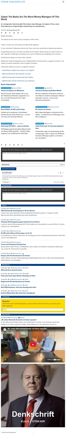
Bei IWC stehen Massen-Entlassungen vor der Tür (16, 233)
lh (9, 208)
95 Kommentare (17, 291)
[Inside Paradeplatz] (13, 1)
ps (9, 253)
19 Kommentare (13, 317)
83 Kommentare (16, 231)
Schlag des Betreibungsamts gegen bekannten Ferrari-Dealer (20, 222)
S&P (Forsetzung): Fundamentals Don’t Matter (17, 77)
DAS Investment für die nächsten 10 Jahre (16, 74)
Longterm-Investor (30, 63)
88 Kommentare (17, 285)
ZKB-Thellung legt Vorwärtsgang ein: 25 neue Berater (18, 211)
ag (10, 285)
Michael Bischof (12, 30)
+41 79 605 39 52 (35, 150)
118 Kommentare (16, 253)
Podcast (22, 317)
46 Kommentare (16, 208)
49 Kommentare (16, 242)
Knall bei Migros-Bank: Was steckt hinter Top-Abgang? (18, 293)
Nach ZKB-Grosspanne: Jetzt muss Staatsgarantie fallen (18, 287)
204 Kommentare (18, 268)
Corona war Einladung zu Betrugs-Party (13, 244)
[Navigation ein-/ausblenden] (63, 1)
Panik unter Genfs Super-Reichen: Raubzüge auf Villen (18, 276)
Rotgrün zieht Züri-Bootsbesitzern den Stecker (15, 256)
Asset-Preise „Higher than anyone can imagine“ (18, 70)
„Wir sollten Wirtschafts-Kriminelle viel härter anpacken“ (19, 320)
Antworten (6, 182)
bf (9, 242)
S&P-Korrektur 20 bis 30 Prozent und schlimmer (18, 81)
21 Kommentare (16, 220)
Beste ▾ (62, 164)
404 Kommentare (18, 273)
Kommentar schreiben (8, 168)
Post (50, 150)
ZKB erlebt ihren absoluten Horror (11, 270)
